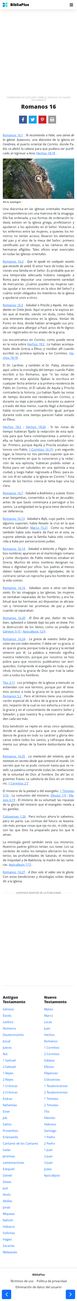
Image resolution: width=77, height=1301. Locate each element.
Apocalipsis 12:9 (34, 631)
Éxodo (7, 1016)
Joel (5, 1188)
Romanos (51, 1041)
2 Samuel (9, 1067)
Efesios (49, 1067)
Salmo (7, 1124)
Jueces (7, 1048)
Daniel (7, 1175)
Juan (47, 1028)
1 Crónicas (10, 1086)
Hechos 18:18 (45, 153)
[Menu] (71, 4)
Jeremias (9, 1156)
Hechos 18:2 (35, 344)
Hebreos (50, 1124)
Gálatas (49, 1060)
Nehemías (10, 1105)
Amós (7, 1195)
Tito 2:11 (9, 683)
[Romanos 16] (23, 120)
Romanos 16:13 (14, 519)
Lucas (48, 1022)
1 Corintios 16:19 (41, 449)
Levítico (8, 1022)
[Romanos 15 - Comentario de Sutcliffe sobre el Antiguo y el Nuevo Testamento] (6, 1294)
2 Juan (48, 1156)
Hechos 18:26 (36, 427)
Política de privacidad (52, 1281)
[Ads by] (16, 201)
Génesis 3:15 (12, 631)
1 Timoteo (51, 1099)
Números (9, 1028)
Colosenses (52, 1079)
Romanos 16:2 (13, 261)
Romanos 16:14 (14, 549)
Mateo (48, 1009)
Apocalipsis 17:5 (20, 865)
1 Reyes (8, 1073)
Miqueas (9, 1214)
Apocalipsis (52, 1175)
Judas (48, 1169)
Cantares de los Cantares (20, 1143)
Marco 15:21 (39, 528)
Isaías (7, 1150)
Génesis (8, 1009)
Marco (48, 1016)
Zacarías (9, 1246)
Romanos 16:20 (14, 618)
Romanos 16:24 (14, 639)
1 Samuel (9, 1060)
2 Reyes (8, 1079)
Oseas (7, 1182)
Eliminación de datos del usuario (38, 1287)
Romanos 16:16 (14, 588)
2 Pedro (49, 1143)
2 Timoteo (51, 1105)
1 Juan (48, 1150)
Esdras (7, 1099)
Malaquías (10, 1252)
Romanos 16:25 (14, 756)
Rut (5, 1054)
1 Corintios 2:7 (18, 783)
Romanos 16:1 (13, 135)
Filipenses (51, 1073)
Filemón (49, 1118)
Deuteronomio (13, 1035)
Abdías (7, 1201)
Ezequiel (8, 1169)
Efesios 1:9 (58, 795)
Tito (47, 1111)
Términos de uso (22, 1281)
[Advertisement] (38, 48)
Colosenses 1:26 (14, 816)
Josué (6, 1041)
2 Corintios (51, 1054)
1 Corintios (51, 1048)
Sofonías (9, 1233)
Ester (6, 1111)
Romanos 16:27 (14, 872)
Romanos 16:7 (13, 493)
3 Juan (48, 1163)
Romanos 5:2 (12, 696)
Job (5, 1118)
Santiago (50, 1131)
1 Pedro (49, 1137)
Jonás (6, 1207)
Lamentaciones (13, 1163)
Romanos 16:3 (13, 305)
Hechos (49, 1035)
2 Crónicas (10, 1092)
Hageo (7, 1239)
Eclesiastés (10, 1137)
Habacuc (9, 1226)
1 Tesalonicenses (56, 1086)
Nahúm (8, 1220)
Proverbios (10, 1131)
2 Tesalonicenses (56, 1092)
